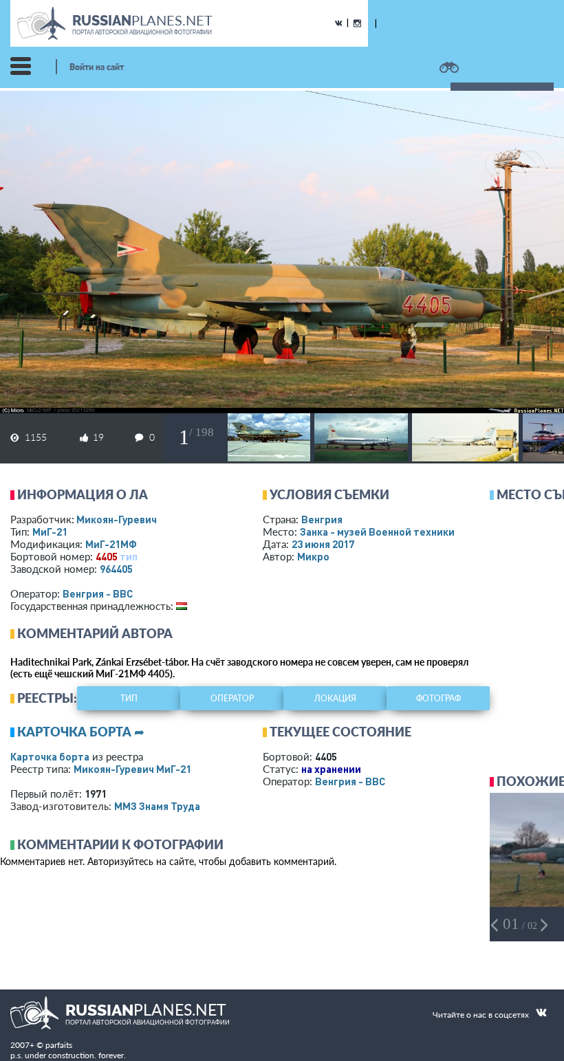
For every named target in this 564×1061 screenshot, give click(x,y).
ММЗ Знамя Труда (157, 806)
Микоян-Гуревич (116, 519)
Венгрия (322, 519)
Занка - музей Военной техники (377, 531)
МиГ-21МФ (111, 544)
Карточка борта (49, 756)
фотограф (438, 698)
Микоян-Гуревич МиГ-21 (132, 769)
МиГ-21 (49, 531)
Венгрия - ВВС (98, 593)
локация (335, 698)
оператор (232, 698)
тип (129, 556)
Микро (313, 556)
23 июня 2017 (323, 544)
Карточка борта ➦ (80, 731)
